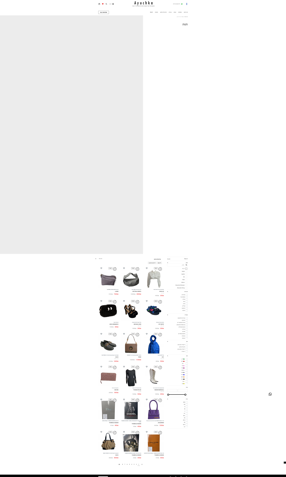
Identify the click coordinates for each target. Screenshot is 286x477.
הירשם (143, 193)
